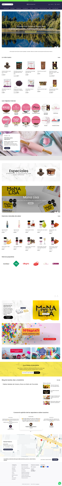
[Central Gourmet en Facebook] (33, 470)
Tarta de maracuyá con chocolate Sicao (55, 386)
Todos (59, 57)
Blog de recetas (43, 8)
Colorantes (25, 8)
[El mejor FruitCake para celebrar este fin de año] (46, 397)
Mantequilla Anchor (8, 317)
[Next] (57, 47)
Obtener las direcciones (8, 449)
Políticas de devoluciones (26, 476)
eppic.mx (37, 484)
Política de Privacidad (25, 473)
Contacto (23, 469)
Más (50, 8)
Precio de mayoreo (24, 466)
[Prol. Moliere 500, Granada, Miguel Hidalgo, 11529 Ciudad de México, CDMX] (31, 445)
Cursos (36, 8)
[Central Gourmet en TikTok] (34, 470)
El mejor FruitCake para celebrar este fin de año (55, 397)
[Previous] (55, 47)
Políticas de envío (24, 477)
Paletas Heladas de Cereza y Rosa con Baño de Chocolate (20, 384)
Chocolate (6, 8)
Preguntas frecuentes (25, 472)
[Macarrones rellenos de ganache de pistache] (46, 403)
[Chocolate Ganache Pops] (46, 392)
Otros (31, 8)
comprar (7, 148)
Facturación (55, 8)
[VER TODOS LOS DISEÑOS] (31, 334)
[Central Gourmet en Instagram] (31, 470)
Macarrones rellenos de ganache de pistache (55, 402)
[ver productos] (45, 311)
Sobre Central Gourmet (25, 468)
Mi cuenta (13, 479)
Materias (12, 8)
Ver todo (58, 380)
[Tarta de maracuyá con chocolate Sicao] (46, 386)
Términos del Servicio (25, 475)
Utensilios (18, 8)
